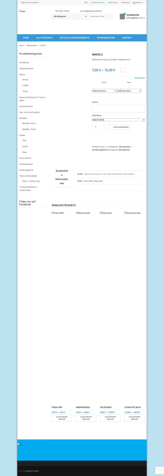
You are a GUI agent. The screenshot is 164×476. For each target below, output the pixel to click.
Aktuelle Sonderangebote (74, 38)
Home (26, 38)
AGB (85, 2)
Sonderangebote (100, 150)
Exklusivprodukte (26, 68)
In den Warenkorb (121, 127)
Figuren (22, 74)
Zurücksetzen (139, 78)
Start (21, 45)
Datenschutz (113, 2)
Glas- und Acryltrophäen (29, 112)
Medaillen (23, 118)
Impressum (125, 2)
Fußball (25, 85)
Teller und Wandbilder (28, 176)
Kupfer (25, 146)
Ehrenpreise (32, 45)
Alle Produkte (44, 38)
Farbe (129, 82)
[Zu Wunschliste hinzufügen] (60, 424)
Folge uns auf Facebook (30, 2)
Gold (24, 140)
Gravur (95, 102)
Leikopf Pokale (32, 471)
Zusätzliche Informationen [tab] (61, 177)
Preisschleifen (25, 158)
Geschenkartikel (26, 106)
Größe (104, 82)
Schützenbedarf (26, 164)
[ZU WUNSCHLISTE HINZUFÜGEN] (122, 70)
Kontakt (127, 38)
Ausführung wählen (61, 418)
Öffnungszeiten (106, 38)
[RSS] (20, 459)
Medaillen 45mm (29, 123)
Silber (24, 152)
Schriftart (96, 115)
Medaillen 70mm (29, 129)
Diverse (25, 79)
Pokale (22, 135)
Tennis (25, 91)
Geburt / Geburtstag (30, 181)
